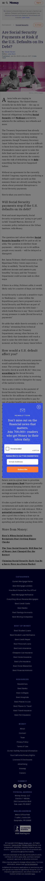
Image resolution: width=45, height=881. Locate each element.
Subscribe (22, 469)
